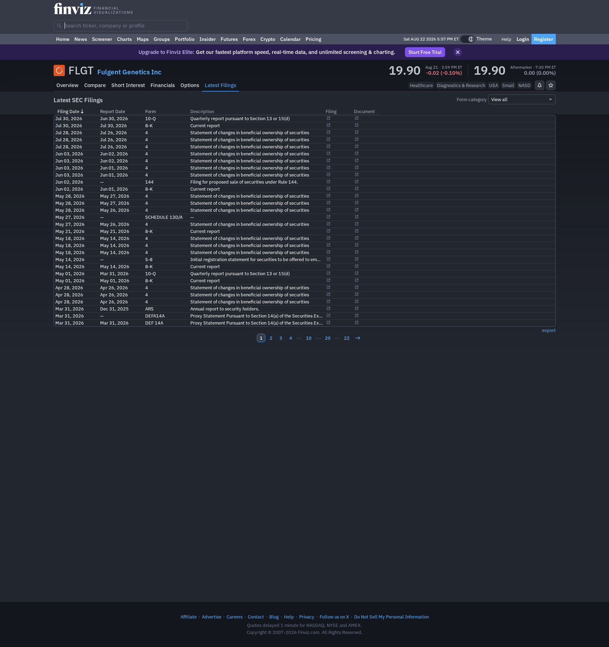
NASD (524, 85)
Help (505, 39)
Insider (207, 39)
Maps (143, 39)
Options (189, 85)
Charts (124, 39)
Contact (256, 617)
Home (62, 39)
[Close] (458, 52)
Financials (162, 85)
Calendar (290, 39)
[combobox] (120, 25)
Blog (274, 617)
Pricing (313, 39)
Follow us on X (334, 617)
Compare (95, 85)
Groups (162, 39)
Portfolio (185, 39)
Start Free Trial (425, 52)
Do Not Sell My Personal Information (391, 617)
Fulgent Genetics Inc (129, 72)
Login (523, 39)
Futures (229, 39)
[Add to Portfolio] (551, 85)
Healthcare (421, 85)
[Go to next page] (357, 338)
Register (543, 39)
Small (508, 85)
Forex (249, 39)
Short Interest (128, 85)
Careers (234, 617)
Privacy (306, 617)
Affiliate (188, 617)
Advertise (211, 617)
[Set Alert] (540, 85)
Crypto (267, 39)
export (549, 330)
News (80, 39)
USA (493, 85)
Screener (102, 39)
